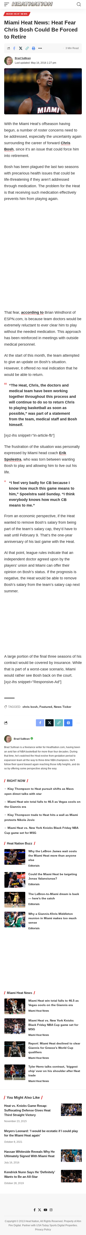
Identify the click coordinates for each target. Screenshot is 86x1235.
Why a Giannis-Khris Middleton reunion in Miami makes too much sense (52, 918)
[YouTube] (45, 1210)
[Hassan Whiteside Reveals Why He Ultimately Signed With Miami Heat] (71, 1155)
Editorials (34, 865)
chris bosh (30, 706)
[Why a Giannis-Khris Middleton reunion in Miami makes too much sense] (14, 919)
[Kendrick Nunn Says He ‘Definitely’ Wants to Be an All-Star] (71, 1176)
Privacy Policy (43, 1229)
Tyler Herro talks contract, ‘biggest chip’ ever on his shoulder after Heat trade (54, 1071)
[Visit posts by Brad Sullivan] (8, 60)
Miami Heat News (17, 14)
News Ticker (62, 706)
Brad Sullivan (23, 58)
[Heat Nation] (32, 4)
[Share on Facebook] (14, 48)
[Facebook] (35, 1210)
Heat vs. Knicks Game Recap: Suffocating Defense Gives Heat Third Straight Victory (27, 1110)
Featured (45, 706)
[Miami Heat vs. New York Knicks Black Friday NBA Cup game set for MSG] (14, 1026)
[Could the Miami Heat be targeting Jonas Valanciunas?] (14, 880)
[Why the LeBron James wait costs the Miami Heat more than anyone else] (14, 857)
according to (32, 312)
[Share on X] (21, 48)
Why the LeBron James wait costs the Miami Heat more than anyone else (52, 855)
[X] (39, 1210)
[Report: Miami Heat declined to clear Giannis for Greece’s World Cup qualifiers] (14, 1049)
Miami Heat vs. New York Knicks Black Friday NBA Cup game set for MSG (53, 1025)
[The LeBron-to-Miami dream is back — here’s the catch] (14, 900)
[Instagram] (51, 1210)
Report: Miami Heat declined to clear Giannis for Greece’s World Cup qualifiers (54, 1048)
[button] (7, 4)
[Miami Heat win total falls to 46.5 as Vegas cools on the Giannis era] (14, 1006)
